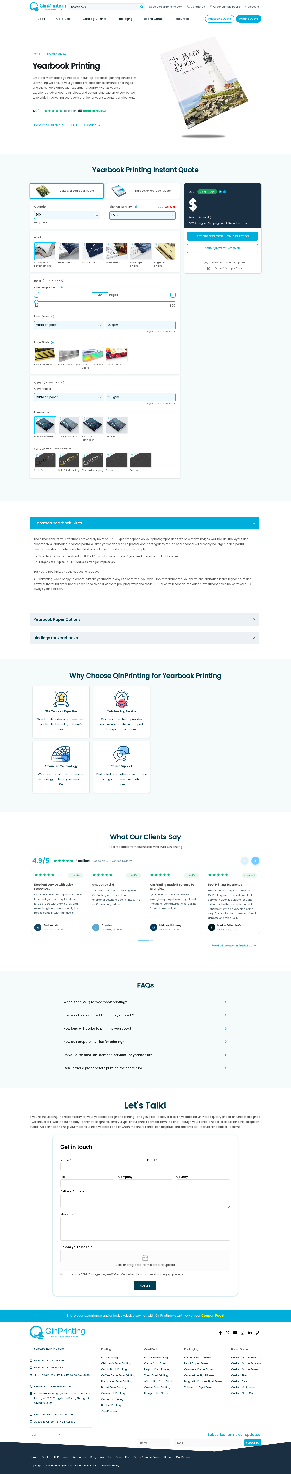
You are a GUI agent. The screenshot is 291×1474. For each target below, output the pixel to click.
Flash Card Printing (156, 1357)
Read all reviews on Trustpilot (232, 945)
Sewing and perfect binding (43, 264)
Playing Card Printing (157, 1369)
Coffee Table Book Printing (118, 1375)
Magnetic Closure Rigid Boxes (203, 1381)
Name (65, 1160)
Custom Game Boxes (244, 1369)
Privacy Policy (110, 1465)
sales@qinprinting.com (168, 7)
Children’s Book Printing (116, 1363)
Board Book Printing (113, 1387)
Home (36, 53)
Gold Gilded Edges (44, 364)
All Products (61, 1457)
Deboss (134, 470)
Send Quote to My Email (222, 248)
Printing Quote (248, 18)
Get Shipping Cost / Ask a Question (222, 236)
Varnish (110, 436)
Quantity (40, 207)
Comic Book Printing (114, 1369)
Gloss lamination (68, 436)
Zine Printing (109, 1411)
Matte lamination (44, 436)
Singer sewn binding (161, 264)
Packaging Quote (219, 18)
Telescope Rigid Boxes (198, 1387)
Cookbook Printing (113, 1393)
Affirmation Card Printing (159, 1381)
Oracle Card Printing (157, 1387)
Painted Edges (114, 364)
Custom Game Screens (246, 1363)
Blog (93, 1457)
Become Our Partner (177, 1457)
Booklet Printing (111, 1405)
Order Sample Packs (226, 7)
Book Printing (109, 1357)
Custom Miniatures (243, 1387)
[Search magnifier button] (142, 7)
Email (152, 1160)
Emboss (110, 470)
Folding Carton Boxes (197, 1357)
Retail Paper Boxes (196, 1363)
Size (121, 207)
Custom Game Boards (245, 1357)
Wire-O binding (114, 262)
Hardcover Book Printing (116, 1381)
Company (125, 1177)
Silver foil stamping (93, 470)
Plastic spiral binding (137, 264)
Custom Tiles (239, 1375)
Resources (80, 1457)
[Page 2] (151, 940)
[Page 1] (143, 940)
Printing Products (56, 53)
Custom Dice (239, 1381)
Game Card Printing (156, 1363)
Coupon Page (212, 1315)
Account (253, 7)
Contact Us (198, 7)
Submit (145, 1285)
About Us (106, 1457)
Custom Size (166, 207)
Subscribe (252, 1442)
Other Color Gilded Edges (92, 366)
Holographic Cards (156, 1393)
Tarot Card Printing (156, 1375)
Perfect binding (66, 262)
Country (182, 1177)
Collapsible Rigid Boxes (199, 1375)
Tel (62, 1177)
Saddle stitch (89, 262)
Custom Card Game (244, 1393)
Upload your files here (76, 1247)
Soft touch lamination (88, 438)
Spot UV (38, 470)
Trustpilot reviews (91, 111)
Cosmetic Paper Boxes (199, 1369)
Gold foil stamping (68, 470)
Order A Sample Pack (228, 268)
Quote (46, 1457)
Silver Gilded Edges (69, 364)
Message (68, 1214)
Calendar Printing (112, 1399)
